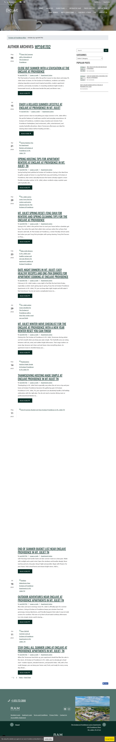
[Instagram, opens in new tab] (24, 2)
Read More (24, 93)
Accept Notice (109, 739)
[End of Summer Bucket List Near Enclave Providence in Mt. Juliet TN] (26, 476)
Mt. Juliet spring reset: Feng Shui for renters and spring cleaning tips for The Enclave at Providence (42, 216)
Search (80, 50)
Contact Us (103, 12)
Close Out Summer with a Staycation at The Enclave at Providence (43, 69)
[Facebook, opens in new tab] (20, 2)
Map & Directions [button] (67, 12)
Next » (21, 677)
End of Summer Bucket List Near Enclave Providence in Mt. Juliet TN (42, 550)
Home (41, 8)
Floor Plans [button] (60, 8)
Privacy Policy (53, 715)
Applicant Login (27, 715)
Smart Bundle (53, 12)
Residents (98, 2)
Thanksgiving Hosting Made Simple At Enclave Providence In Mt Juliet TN (40, 377)
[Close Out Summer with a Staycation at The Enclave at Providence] (26, 58)
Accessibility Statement (18, 717)
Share (106, 683)
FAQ (95, 12)
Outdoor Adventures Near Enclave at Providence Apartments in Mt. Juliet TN (41, 598)
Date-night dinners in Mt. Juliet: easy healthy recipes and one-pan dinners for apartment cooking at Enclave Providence (43, 273)
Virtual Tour (102, 8)
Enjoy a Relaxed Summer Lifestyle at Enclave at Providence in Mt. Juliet (40, 105)
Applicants (107, 2)
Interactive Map (75, 8)
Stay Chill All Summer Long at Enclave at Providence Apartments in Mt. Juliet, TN (42, 649)
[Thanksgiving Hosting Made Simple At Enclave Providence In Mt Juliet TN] (26, 365)
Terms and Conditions (41, 715)
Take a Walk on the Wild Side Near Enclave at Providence (97, 67)
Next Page (27, 677)
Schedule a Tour (84, 12)
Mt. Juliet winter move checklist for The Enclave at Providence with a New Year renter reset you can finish (42, 327)
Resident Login (15, 715)
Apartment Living (46, 75)
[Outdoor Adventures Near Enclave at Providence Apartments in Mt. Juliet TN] (26, 585)
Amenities (49, 8)
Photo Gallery (89, 8)
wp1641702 (43, 46)
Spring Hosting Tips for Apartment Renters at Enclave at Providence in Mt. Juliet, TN (41, 162)
